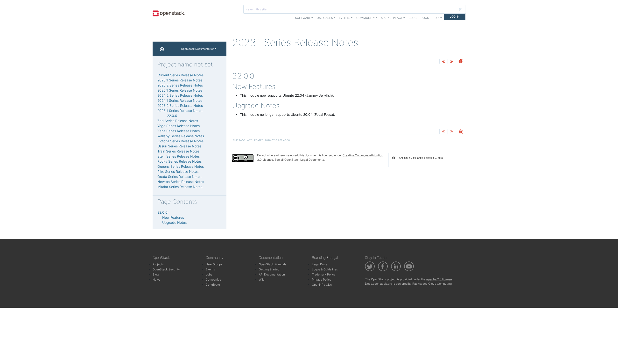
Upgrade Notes (174, 222)
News (156, 279)
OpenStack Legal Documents (304, 159)
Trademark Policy (324, 274)
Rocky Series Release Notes (179, 161)
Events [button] (344, 18)
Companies (213, 279)
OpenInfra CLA (322, 284)
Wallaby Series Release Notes (180, 136)
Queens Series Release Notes (180, 166)
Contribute (213, 284)
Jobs (209, 274)
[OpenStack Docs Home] (162, 49)
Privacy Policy (321, 279)
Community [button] (365, 18)
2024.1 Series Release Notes (179, 100)
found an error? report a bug (420, 158)
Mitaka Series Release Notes (179, 187)
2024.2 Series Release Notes (180, 95)
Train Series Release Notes (178, 151)
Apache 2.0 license (439, 279)
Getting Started (269, 269)
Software (303, 18)
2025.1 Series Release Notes (179, 90)
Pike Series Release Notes (177, 171)
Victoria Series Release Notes (180, 141)
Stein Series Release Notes (178, 156)
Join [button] (436, 18)
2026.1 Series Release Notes (179, 80)
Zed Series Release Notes (177, 121)
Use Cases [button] (325, 18)
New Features (173, 217)
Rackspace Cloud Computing (432, 283)
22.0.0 (172, 116)
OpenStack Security (166, 269)
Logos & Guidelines (325, 269)
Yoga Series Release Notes (178, 126)
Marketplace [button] (392, 18)
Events (210, 269)
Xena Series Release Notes (178, 131)
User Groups (214, 264)
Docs (425, 18)
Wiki (262, 279)
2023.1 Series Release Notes (179, 111)
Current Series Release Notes (180, 75)
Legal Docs (319, 264)
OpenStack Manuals (272, 264)
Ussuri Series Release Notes (179, 146)
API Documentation (272, 274)
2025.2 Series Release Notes (180, 85)
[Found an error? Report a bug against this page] (460, 61)
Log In (454, 16)
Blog (413, 18)
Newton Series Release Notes (180, 182)
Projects (158, 264)
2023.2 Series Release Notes (180, 105)
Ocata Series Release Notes (179, 176)
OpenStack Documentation (197, 49)
